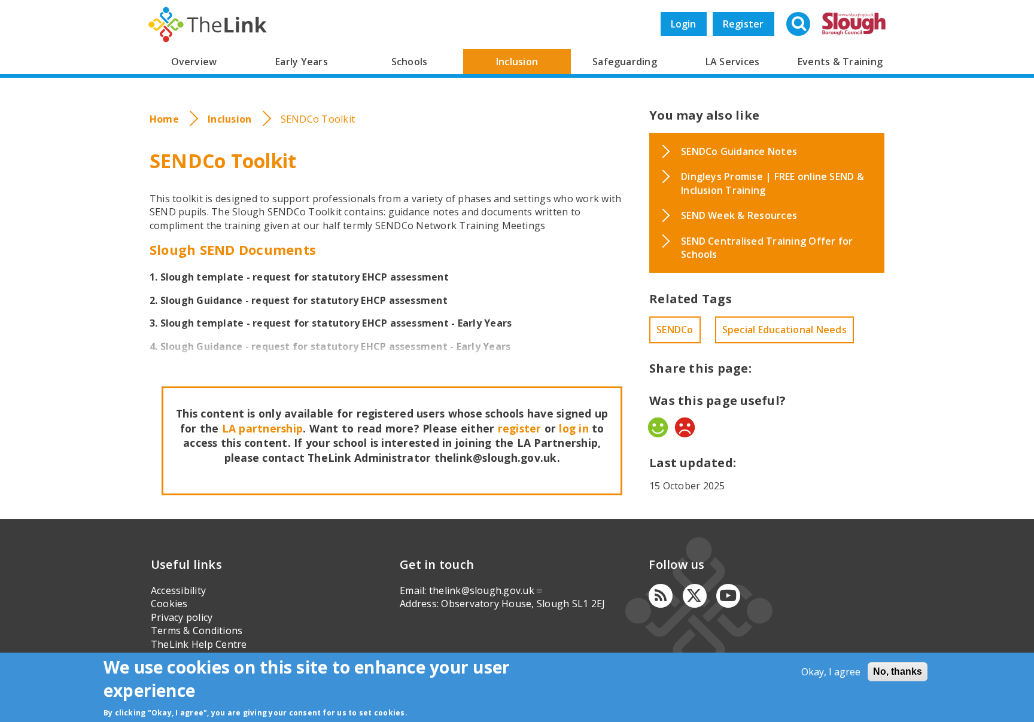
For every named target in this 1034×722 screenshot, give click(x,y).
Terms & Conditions (196, 630)
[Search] (799, 25)
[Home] (207, 24)
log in (573, 428)
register (520, 428)
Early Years (301, 61)
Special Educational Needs (784, 329)
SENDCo (674, 329)
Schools (409, 61)
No (684, 427)
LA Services (732, 61)
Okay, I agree (830, 671)
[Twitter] (695, 596)
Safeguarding (624, 61)
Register (743, 24)
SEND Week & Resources (739, 215)
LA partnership (262, 428)
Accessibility (178, 590)
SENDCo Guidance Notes (739, 151)
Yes (657, 427)
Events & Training (840, 61)
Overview (194, 61)
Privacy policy (181, 617)
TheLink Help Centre (199, 644)
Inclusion (517, 61)
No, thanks (897, 671)
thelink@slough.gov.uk (481, 590)
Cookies (169, 603)
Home (164, 119)
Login (684, 24)
